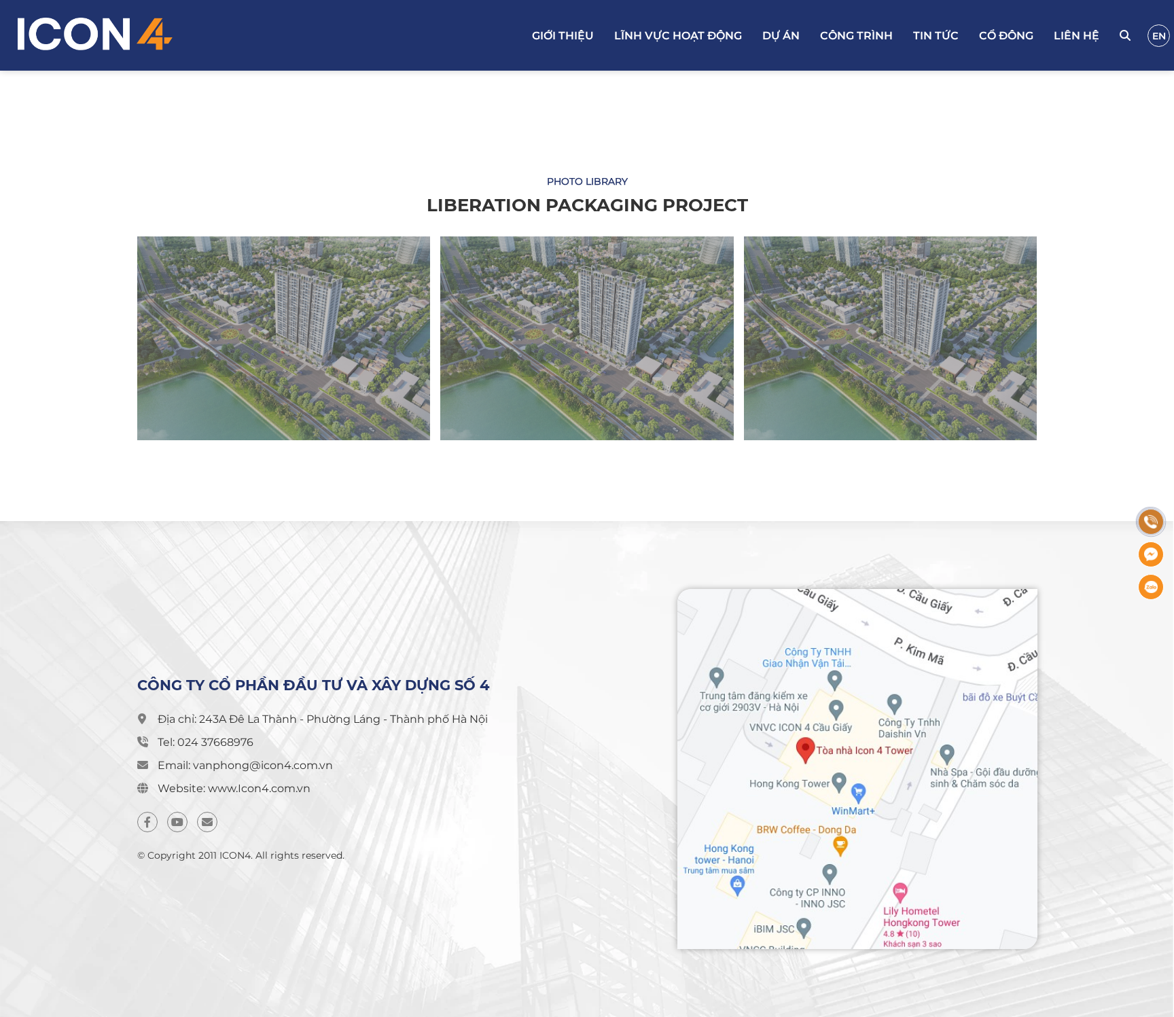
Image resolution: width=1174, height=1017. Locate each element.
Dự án (781, 35)
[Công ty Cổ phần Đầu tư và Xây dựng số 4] (154, 35)
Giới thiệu (563, 35)
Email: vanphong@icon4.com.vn (245, 765)
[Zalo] (1151, 587)
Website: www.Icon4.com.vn (234, 788)
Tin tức (936, 35)
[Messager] (1151, 554)
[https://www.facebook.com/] (147, 822)
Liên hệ (1076, 35)
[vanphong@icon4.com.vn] (207, 822)
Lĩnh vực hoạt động (678, 35)
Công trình (856, 35)
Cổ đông (1006, 35)
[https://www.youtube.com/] (177, 822)
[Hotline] (1151, 522)
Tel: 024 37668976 (205, 742)
